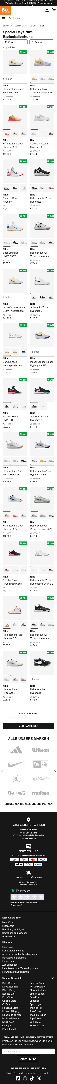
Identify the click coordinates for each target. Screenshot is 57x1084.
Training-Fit (36, 1007)
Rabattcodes (8, 936)
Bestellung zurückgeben (28, 884)
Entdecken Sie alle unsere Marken (29, 804)
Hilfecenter (8, 925)
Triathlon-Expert (38, 1014)
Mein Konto (8, 922)
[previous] (2, 771)
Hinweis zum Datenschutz (15, 971)
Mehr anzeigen (28, 726)
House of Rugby (10, 1011)
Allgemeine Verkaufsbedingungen (20, 954)
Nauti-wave (8, 1022)
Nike (5, 85)
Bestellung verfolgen (13, 929)
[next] (55, 771)
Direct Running (10, 986)
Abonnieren (28, 1058)
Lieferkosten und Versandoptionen (20, 968)
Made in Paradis (10, 1018)
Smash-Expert (37, 993)
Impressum (8, 961)
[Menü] (3, 18)
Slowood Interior (38, 990)
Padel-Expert (9, 1029)
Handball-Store (10, 1007)
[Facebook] (18, 1079)
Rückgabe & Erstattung (14, 957)
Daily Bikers (8, 983)
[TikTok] (32, 1079)
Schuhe (33, 25)
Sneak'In (34, 997)
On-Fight (6, 1025)
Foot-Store (7, 997)
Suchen (17, 18)
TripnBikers (36, 1018)
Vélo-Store (35, 1022)
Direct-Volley (8, 990)
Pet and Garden (38, 986)
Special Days (21, 25)
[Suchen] (10, 18)
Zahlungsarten (9, 964)
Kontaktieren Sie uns (28, 829)
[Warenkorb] (54, 10)
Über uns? (7, 947)
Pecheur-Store (37, 983)
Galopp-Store (9, 1000)
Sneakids (34, 1000)
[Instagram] (25, 1079)
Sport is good (36, 1004)
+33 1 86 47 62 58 (28, 838)
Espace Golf (8, 993)
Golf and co (8, 1004)
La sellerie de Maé (11, 1014)
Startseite (7, 25)
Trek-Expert (36, 1011)
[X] (39, 1079)
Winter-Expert (37, 1025)
